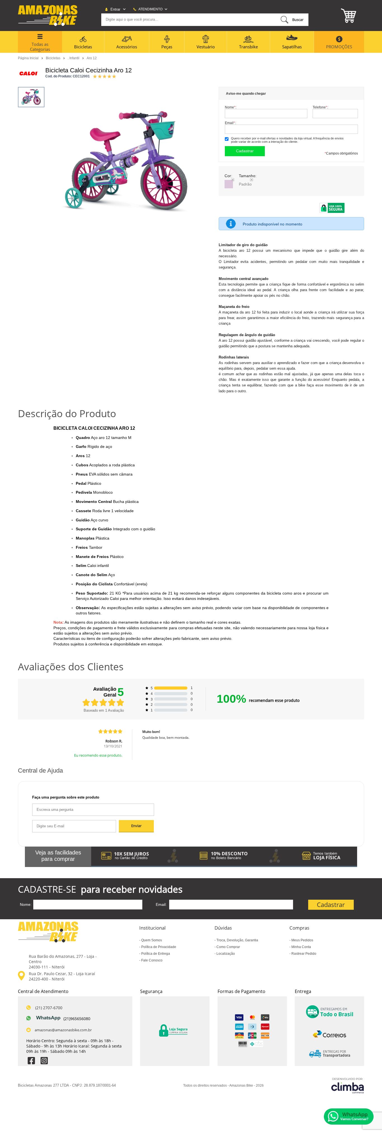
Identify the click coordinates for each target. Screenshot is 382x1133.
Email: (230, 123)
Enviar (136, 825)
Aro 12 (92, 58)
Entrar (115, 9)
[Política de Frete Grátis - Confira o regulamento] (224, 857)
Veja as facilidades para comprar (58, 855)
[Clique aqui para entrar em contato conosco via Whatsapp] (349, 1116)
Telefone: (320, 107)
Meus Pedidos (302, 940)
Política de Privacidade (158, 947)
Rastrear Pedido (303, 954)
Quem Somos (151, 940)
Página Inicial (28, 58)
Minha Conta (301, 947)
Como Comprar (228, 947)
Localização (225, 954)
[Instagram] (44, 1061)
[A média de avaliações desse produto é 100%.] (104, 76)
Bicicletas (53, 58)
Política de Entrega (155, 954)
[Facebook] (31, 1061)
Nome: (230, 107)
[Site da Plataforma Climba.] (347, 1085)
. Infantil (74, 58)
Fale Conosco (151, 960)
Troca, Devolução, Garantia (237, 940)
